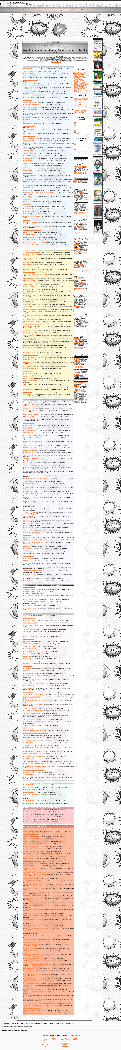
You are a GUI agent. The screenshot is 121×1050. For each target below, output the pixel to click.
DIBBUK (25, 671)
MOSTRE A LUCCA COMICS (31, 258)
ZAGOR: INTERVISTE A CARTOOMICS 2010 (35, 978)
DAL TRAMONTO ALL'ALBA (31, 138)
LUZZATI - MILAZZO (29, 345)
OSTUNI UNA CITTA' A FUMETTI (32, 119)
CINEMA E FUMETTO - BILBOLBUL (33, 751)
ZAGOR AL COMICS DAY (30, 948)
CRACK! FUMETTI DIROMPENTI (32, 143)
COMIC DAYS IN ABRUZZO (30, 892)
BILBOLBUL (26, 211)
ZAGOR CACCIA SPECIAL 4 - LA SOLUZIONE (35, 884)
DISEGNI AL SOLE (28, 491)
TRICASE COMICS (28, 153)
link (77, 10)
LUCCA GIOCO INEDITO (30, 435)
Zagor (61, 10)
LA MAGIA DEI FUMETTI (30, 608)
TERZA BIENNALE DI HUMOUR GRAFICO (34, 306)
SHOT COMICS (27, 605)
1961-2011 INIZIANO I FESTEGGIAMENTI (34, 851)
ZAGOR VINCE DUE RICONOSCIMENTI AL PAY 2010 (37, 980)
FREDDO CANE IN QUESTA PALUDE (33, 888)
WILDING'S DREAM (28, 970)
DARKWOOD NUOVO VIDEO (31, 974)
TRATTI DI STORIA (28, 688)
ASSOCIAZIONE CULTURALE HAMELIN (34, 602)
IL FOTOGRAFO (27, 366)
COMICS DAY (27, 155)
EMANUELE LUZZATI (29, 362)
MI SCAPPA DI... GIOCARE (30, 520)
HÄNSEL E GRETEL (28, 264)
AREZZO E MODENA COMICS (31, 244)
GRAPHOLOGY (27, 299)
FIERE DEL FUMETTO (29, 73)
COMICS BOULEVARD (29, 620)
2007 (78, 132)
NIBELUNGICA (27, 304)
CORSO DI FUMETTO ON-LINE (31, 595)
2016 (75, 122)
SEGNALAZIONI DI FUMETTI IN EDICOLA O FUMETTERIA (80, 86)
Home (25, 10)
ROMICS (25, 77)
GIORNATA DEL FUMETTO (30, 80)
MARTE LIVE (27, 546)
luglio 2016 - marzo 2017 (80, 111)
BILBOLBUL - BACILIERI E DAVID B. (33, 357)
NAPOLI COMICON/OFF (30, 319)
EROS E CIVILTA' (28, 371)
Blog (83, 10)
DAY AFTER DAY (27, 548)
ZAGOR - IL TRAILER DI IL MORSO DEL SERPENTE (37, 964)
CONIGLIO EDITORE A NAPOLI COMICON (35, 700)
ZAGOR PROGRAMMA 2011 (30, 831)
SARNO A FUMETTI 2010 (30, 71)
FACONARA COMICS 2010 (30, 109)
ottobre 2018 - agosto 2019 (80, 106)
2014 (75, 124)
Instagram (98, 10)
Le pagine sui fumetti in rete (44, 45)
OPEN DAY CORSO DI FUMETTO (32, 730)
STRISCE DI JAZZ (28, 563)
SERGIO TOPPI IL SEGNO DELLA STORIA (34, 291)
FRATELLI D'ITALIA (28, 452)
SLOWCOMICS (27, 91)
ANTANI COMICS (28, 631)
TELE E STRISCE (28, 335)
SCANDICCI (26, 206)
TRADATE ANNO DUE (29, 267)
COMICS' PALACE (28, 190)
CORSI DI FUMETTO (29, 587)
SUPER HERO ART (28, 389)
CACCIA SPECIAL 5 (28, 856)
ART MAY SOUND (28, 151)
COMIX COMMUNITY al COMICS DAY (33, 679)
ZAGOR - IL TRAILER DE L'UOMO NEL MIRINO (36, 928)
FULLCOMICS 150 (28, 580)
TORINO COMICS (28, 188)
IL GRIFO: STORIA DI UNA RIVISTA (33, 387)
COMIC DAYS (27, 147)
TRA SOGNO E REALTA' (30, 404)
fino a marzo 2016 (78, 113)
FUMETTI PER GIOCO (29, 168)
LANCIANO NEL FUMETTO (30, 175)
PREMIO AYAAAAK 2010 (30, 537)
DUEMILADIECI (27, 666)
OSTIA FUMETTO (28, 123)
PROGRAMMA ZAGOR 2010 (30, 1010)
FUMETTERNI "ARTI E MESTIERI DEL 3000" (35, 542)
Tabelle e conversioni (65, 1043)
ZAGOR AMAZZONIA (29, 829)
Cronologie (40, 10)
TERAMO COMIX (28, 163)
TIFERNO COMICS (28, 87)
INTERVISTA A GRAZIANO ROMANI (33, 896)
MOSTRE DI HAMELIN (29, 339)
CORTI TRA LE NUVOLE (30, 459)
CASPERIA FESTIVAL (29, 136)
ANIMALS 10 (26, 745)
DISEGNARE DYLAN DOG (30, 792)
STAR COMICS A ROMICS (30, 623)
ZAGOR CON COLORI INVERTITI (32, 960)
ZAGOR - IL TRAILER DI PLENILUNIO (33, 1005)
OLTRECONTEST (28, 462)
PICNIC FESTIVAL (28, 133)
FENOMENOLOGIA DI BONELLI (32, 738)
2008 (75, 131)
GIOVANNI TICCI (28, 787)
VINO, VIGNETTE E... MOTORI (31, 532)
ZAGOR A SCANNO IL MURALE (31, 839)
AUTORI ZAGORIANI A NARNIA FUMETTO (35, 872)
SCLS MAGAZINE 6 (28, 866)
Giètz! (24, 728)
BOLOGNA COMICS (28, 185)
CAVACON (26, 97)
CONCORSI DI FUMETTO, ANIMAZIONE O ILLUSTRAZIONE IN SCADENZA (80, 77)
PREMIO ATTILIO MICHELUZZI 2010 (33, 475)
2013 (75, 125)
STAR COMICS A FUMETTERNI (32, 740)
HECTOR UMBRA (28, 692)
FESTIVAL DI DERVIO (29, 126)
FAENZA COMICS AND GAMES (31, 216)
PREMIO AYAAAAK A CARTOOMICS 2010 (34, 540)
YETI (24, 653)
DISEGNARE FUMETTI (29, 673)
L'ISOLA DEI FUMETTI (29, 447)
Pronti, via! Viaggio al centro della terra (33, 315)
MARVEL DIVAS (27, 615)
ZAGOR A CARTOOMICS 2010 (31, 983)
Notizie (32, 10)
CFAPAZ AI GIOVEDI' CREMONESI (32, 663)
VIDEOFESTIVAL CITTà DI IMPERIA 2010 (34, 567)
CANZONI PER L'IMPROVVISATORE (33, 710)
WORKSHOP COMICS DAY (30, 592)
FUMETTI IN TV (27, 425)
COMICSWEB (27, 465)
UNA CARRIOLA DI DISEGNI (31, 105)
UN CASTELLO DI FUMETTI (31, 181)
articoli (65, 1038)
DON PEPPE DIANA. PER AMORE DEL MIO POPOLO (37, 715)
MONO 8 (25, 553)
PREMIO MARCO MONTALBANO (32, 483)
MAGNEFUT (26, 487)
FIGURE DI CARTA (28, 777)
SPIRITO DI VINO (28, 432)
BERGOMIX (26, 636)
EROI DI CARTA (27, 641)
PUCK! (25, 376)
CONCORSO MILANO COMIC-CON (32, 467)
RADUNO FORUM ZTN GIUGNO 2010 (33, 902)
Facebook (90, 10)
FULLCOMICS (27, 208)
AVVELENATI (27, 772)
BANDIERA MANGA (28, 416)
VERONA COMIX (28, 170)
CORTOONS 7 (27, 558)
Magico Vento (70, 10)
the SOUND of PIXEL (28, 556)
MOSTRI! (25, 384)
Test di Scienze (65, 1044)
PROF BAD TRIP (27, 392)
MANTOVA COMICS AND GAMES (32, 230)
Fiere (48, 10)
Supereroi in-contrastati (29, 284)
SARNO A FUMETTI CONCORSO (32, 419)
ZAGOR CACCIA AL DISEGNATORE (33, 958)
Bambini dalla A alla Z (29, 254)
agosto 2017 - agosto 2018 (80, 109)
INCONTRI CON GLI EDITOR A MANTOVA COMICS (37, 766)
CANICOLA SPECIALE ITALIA (31, 252)
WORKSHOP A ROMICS (29, 589)
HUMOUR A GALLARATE (30, 414)
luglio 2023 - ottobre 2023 (80, 99)
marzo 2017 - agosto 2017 (80, 110)
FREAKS (25, 561)
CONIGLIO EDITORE (29, 629)
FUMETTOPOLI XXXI (29, 235)
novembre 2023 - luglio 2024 (81, 98)
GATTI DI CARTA (28, 378)
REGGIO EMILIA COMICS (30, 158)
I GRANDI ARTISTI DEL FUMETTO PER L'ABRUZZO (37, 341)
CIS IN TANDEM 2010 (29, 471)
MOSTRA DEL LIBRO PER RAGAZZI (33, 311)
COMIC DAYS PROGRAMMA (31, 113)
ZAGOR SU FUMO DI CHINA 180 (32, 944)
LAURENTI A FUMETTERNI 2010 (32, 989)
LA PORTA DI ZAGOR (29, 843)
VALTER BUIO (27, 735)
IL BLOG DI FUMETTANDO (56, 62)
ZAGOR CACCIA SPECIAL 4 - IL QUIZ (33, 898)
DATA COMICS (27, 535)
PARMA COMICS (27, 232)
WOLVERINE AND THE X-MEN (31, 794)
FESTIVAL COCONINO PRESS (31, 634)
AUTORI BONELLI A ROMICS (31, 625)
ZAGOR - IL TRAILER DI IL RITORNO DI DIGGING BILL (38, 932)
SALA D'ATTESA (27, 719)
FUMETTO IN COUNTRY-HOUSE (32, 599)
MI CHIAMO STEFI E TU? (30, 380)
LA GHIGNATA (27, 269)
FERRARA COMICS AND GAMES (32, 239)
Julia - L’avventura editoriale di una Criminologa (35, 274)
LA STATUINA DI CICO (29, 853)
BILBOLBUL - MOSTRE (29, 347)
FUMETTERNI (27, 201)
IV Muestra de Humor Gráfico (31, 508)
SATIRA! (25, 656)
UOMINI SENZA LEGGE (29, 848)
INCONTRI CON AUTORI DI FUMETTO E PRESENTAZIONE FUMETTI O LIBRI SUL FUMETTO (81, 83)
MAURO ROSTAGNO (29, 618)
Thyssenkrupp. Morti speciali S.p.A (32, 761)
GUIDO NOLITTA (28, 326)
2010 (75, 129)
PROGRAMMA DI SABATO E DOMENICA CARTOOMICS (38, 192)
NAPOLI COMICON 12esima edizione (32, 179)
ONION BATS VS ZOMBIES (30, 644)
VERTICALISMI (27, 481)
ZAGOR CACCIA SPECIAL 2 (31, 939)
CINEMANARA (27, 289)
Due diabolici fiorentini (29, 352)
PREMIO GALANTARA (29, 295)
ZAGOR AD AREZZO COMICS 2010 (32, 1013)
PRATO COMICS (27, 237)
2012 (75, 126)
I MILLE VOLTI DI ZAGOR (30, 968)
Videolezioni (65, 1042)
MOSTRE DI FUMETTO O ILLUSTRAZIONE (79, 75)
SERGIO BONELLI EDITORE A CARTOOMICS (35, 733)
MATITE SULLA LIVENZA (30, 505)
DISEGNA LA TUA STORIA (30, 408)
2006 (78, 133)
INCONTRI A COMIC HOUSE (31, 747)
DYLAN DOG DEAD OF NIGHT (31, 809)
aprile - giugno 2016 (79, 112)
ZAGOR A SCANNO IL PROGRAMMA (33, 841)
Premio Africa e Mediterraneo (30, 501)
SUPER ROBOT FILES (29, 742)
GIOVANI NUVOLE (28, 658)
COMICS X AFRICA (28, 129)
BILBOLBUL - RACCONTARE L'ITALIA (33, 756)
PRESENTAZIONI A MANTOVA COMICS (34, 763)
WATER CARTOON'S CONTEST (31, 516)
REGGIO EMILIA (28, 69)
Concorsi (54, 10)
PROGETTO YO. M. (28, 423)
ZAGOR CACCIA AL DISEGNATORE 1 (33, 954)
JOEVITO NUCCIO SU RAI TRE (31, 1008)
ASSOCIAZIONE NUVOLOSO (31, 493)
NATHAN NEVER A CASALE (30, 332)
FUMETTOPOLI (27, 100)
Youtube (75, 1036)
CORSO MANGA (27, 651)
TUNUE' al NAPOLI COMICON (31, 697)
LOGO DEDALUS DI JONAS (31, 410)
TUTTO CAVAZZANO (29, 287)
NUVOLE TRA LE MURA (29, 330)
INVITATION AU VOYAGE (30, 301)
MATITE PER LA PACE (29, 445)
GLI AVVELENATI (28, 661)
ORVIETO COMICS (28, 160)
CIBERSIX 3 (26, 789)
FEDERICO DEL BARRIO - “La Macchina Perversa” (36, 309)
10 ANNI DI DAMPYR (29, 758)
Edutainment (65, 1046)
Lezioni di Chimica (65, 1040)
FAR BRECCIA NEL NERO (30, 321)
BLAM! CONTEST (28, 450)
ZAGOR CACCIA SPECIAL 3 (31, 913)
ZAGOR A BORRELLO (29, 878)
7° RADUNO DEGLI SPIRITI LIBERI (33, 880)
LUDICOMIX (26, 199)
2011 (75, 128)
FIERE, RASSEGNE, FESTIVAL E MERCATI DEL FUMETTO (81, 73)
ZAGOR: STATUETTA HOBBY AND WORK (34, 874)
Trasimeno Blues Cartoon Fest (30, 512)
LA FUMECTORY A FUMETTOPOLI (32, 704)
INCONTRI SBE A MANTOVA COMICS (33, 770)
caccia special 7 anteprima (29, 836)
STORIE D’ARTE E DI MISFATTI (32, 324)
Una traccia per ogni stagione (30, 402)
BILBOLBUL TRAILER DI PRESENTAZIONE (35, 213)
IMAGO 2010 (26, 524)
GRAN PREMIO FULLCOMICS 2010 (32, 570)
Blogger (54, 1039)
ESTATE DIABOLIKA (28, 141)
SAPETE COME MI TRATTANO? (32, 437)
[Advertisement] (60, 25)
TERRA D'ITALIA (28, 530)
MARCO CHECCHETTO (29, 278)
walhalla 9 (25, 797)
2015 (75, 123)
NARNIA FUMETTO (28, 102)
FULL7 (25, 578)
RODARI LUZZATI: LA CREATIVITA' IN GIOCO (36, 675)
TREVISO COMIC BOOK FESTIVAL (32, 83)
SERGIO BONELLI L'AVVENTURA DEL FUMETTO (36, 721)
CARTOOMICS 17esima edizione (31, 222)
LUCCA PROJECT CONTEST (31, 430)
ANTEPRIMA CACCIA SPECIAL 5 (32, 861)
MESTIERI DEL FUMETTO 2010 (31, 107)
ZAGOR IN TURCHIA (29, 846)
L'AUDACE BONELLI (29, 272)
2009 (75, 130)
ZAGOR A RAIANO (28, 985)
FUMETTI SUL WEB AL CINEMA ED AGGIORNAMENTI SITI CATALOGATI (80, 88)
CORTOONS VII (27, 196)
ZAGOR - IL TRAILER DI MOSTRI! (32, 1003)
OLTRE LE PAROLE (28, 685)
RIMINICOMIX (27, 117)
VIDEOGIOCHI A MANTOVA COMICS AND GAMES (37, 226)
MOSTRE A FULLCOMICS (30, 355)
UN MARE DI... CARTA (29, 280)
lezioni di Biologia (65, 1039)
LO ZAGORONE (27, 995)
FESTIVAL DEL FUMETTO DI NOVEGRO (34, 242)
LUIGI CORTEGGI (28, 350)
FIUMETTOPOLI (28, 93)
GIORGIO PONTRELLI (29, 713)
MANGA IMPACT (28, 394)
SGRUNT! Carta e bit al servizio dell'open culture (35, 683)
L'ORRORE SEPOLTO (29, 858)
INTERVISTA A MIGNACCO (30, 834)
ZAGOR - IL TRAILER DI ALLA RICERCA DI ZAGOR (37, 991)
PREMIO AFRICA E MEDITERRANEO (33, 441)
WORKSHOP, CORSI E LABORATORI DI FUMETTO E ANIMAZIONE (80, 80)
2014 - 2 (76, 149)
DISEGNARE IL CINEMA (29, 648)
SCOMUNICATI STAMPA (30, 646)
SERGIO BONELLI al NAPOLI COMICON (34, 694)
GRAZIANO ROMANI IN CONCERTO (33, 919)
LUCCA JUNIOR (27, 428)
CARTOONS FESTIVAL (29, 574)
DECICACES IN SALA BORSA (31, 754)
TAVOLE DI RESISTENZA (30, 708)
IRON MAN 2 (26, 812)
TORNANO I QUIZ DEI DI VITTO (32, 868)
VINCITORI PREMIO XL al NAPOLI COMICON (35, 478)
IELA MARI (26, 262)
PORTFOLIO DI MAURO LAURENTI (33, 999)
